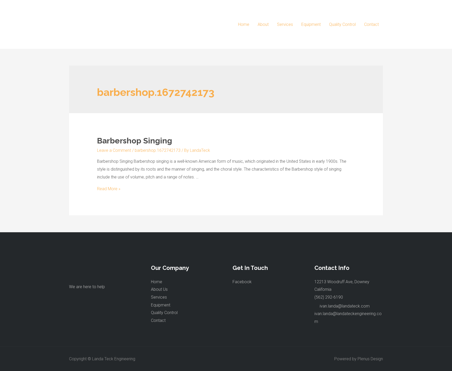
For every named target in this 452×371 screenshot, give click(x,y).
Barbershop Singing (134, 140)
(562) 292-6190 (328, 297)
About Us (159, 289)
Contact (371, 24)
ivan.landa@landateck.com (345, 306)
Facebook (242, 281)
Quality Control (342, 24)
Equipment (311, 24)
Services (285, 24)
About (263, 24)
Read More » (108, 188)
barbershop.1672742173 (157, 150)
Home (243, 24)
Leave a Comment (114, 150)
